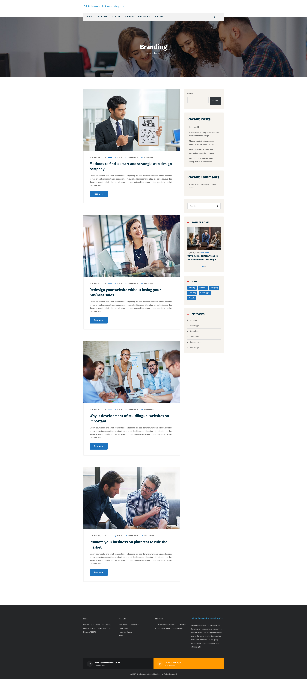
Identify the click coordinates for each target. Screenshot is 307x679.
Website (192, 298)
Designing (214, 288)
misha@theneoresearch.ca (107, 663)
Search (190, 94)
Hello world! (194, 127)
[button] (203, 266)
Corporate (202, 288)
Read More (98, 194)
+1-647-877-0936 (173, 663)
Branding (192, 288)
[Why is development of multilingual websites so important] (131, 372)
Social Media (195, 337)
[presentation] (188, 267)
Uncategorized (195, 342)
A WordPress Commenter (199, 184)
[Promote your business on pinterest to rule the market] (131, 498)
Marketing (148, 157)
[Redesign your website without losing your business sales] (131, 246)
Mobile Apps (149, 536)
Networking (149, 409)
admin (119, 157)
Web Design (148, 283)
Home (148, 53)
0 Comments (133, 157)
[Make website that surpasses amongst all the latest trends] (204, 238)
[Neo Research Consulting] (104, 6)
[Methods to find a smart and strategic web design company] (131, 120)
